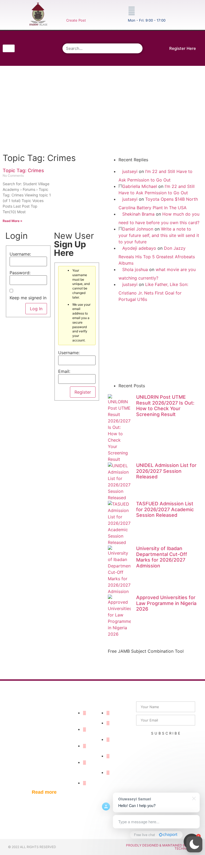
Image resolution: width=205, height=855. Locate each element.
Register (82, 392)
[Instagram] (29, 55)
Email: (64, 371)
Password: (20, 273)
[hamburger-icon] (9, 48)
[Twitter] (44, 40)
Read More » (12, 221)
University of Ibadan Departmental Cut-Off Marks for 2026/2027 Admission (161, 557)
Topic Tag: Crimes (23, 170)
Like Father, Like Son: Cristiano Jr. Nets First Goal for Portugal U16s (153, 292)
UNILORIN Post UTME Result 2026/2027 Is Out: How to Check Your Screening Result (165, 405)
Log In (36, 308)
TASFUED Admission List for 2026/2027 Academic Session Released (165, 509)
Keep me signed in (28, 298)
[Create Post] (70, 11)
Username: (20, 254)
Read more (44, 792)
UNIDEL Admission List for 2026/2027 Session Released (166, 470)
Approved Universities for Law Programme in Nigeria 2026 (166, 603)
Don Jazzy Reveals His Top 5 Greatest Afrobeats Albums (157, 255)
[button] (194, 844)
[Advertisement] (101, 108)
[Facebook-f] (29, 40)
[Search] (138, 48)
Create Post (76, 20)
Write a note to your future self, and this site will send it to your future (159, 235)
